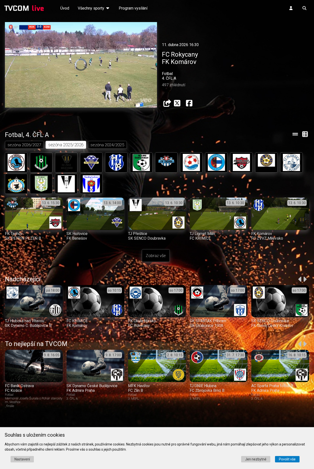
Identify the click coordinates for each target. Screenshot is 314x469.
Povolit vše (287, 459)
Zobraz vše (156, 255)
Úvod (64, 8)
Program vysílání (133, 8)
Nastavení (22, 459)
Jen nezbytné (255, 459)
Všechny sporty (91, 8)
